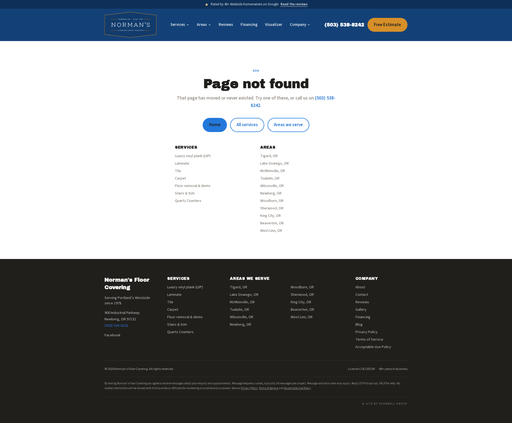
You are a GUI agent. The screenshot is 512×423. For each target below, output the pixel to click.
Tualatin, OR (269, 178)
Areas (202, 24)
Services (177, 24)
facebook (113, 335)
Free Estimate (387, 25)
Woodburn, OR (271, 200)
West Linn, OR (271, 230)
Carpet (180, 178)
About (360, 287)
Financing (249, 24)
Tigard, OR (269, 156)
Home (215, 125)
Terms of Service (369, 339)
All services (247, 125)
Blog (359, 324)
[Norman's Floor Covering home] (131, 25)
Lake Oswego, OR (274, 163)
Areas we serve (288, 125)
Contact (361, 294)
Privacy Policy (366, 332)
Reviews (226, 24)
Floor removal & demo (192, 186)
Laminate (182, 163)
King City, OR (270, 215)
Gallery (361, 309)
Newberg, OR (271, 193)
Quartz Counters (188, 200)
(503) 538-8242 (344, 24)
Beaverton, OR (272, 223)
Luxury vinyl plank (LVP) (193, 156)
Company (298, 24)
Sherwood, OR (271, 208)
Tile (178, 171)
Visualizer (273, 24)
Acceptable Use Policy (373, 347)
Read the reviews (294, 4)
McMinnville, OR (272, 171)
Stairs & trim (185, 193)
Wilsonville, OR (272, 186)
